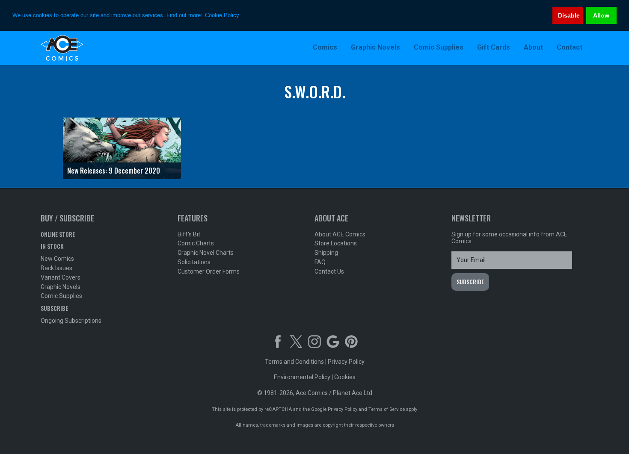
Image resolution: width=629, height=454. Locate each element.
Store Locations (335, 243)
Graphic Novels (60, 286)
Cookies (345, 377)
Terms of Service (386, 409)
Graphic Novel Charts (206, 252)
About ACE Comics (339, 234)
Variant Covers (60, 277)
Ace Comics (96, 48)
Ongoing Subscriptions (71, 320)
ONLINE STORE (58, 234)
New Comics (57, 258)
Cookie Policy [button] (222, 15)
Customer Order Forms (209, 271)
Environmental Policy (302, 377)
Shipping (326, 252)
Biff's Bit (189, 234)
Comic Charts (196, 243)
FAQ (320, 262)
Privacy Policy (346, 361)
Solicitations (194, 262)
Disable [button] (569, 15)
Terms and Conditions (294, 361)
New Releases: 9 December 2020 (113, 170)
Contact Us (329, 271)
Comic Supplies (61, 295)
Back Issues (56, 268)
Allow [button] (601, 15)
